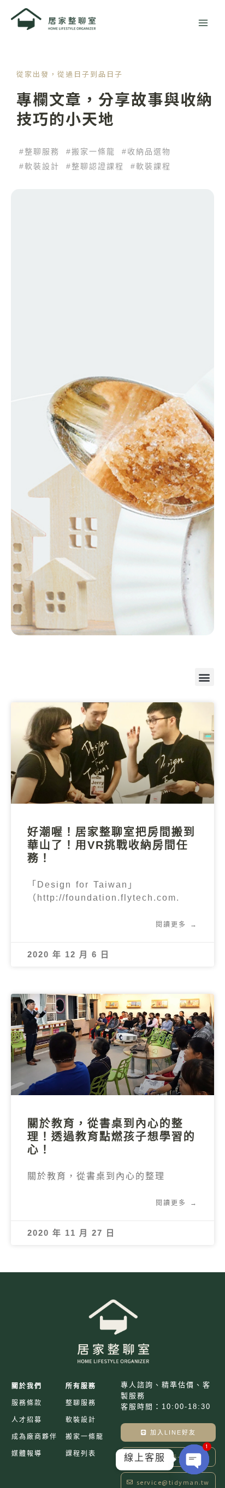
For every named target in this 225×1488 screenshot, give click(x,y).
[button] (39, 151)
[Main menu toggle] (203, 23)
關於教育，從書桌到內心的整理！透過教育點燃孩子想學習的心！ (111, 1136)
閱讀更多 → (177, 924)
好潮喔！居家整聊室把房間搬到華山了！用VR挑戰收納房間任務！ (111, 845)
